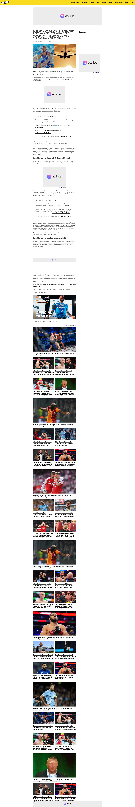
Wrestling (84, 2)
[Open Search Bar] (133, 2)
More (126, 2)
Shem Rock (41, 149)
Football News (75, 2)
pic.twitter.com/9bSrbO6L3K (61, 213)
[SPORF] (5, 2)
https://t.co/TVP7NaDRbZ (46, 131)
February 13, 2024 (65, 217)
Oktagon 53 (48, 71)
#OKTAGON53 (39, 127)
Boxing (92, 2)
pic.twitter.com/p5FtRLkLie (43, 133)
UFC (98, 2)
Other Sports (118, 2)
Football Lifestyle (107, 2)
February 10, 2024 (65, 136)
